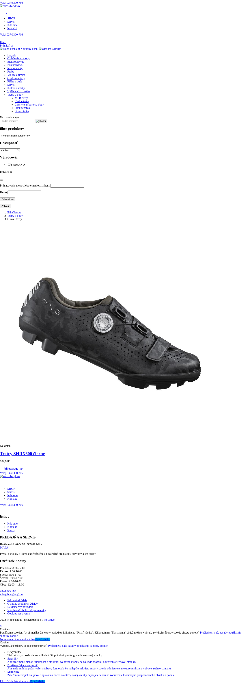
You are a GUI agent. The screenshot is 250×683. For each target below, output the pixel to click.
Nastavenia (7, 639)
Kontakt (12, 28)
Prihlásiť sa (6, 45)
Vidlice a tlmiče (16, 74)
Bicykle (11, 55)
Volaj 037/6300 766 (11, 34)
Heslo (3, 192)
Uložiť (4, 681)
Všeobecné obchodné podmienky (26, 610)
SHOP (11, 18)
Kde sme (12, 25)
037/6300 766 (12, 2)
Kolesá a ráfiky (16, 88)
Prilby (10, 71)
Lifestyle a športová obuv (29, 104)
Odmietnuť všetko (24, 639)
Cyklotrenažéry (16, 78)
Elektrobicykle (15, 61)
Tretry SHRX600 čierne (22, 453)
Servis (10, 21)
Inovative (49, 619)
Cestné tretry (22, 101)
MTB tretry (21, 97)
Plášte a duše (14, 81)
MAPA (4, 547)
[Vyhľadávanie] (41, 121)
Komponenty (15, 68)
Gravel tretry (22, 111)
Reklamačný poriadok (20, 606)
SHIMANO (18, 164)
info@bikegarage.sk (11, 594)
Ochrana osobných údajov (22, 603)
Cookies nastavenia (18, 613)
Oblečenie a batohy (18, 58)
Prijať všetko (42, 639)
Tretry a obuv (15, 94)
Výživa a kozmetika (18, 91)
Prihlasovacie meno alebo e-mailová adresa (25, 185)
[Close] (1, 180)
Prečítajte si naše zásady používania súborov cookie (78, 645)
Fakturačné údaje (17, 600)
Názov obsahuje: (9, 117)
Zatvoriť (5, 206)
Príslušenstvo (15, 65)
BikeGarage (14, 212)
